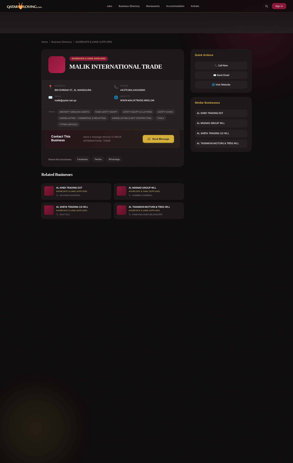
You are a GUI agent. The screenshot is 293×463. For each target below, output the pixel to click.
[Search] (266, 6)
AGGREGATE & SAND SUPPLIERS (93, 41)
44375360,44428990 (132, 90)
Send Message (160, 139)
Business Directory (129, 6)
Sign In (279, 6)
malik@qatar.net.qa (65, 100)
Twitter (98, 159)
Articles (195, 6)
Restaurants (153, 6)
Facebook (82, 159)
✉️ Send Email (221, 75)
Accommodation (175, 6)
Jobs (109, 6)
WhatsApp (114, 159)
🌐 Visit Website (221, 84)
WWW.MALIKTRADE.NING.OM (137, 100)
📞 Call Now (221, 65)
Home (44, 41)
